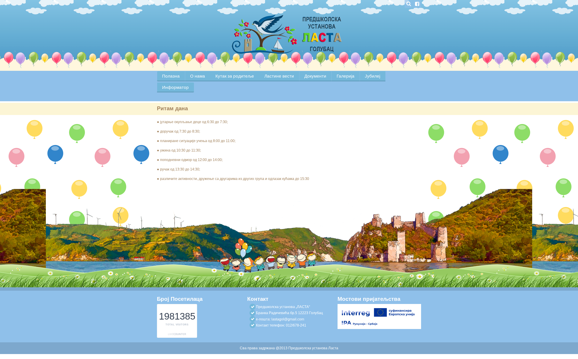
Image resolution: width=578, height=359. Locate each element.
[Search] (409, 4)
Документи (315, 76)
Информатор (175, 87)
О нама (197, 76)
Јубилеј (372, 76)
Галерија (345, 76)
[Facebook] (417, 4)
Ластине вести (279, 76)
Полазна (171, 76)
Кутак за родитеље (234, 76)
